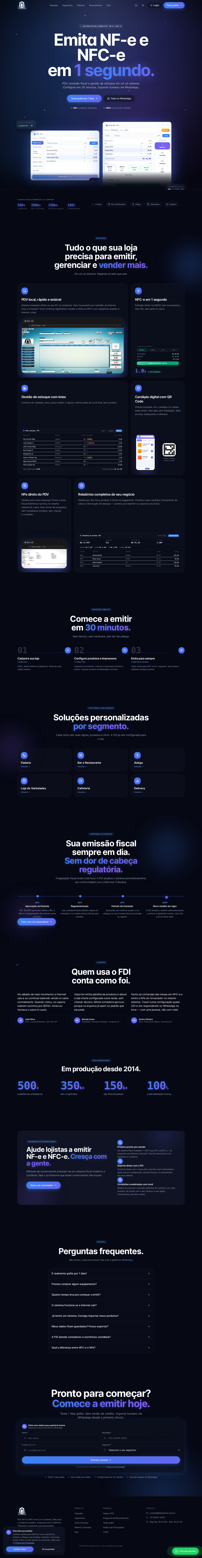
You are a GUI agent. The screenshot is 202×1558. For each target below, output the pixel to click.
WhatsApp (127, 1260)
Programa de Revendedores (115, 1518)
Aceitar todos (20, 1549)
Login (156, 5)
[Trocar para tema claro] (142, 5)
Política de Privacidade (116, 1467)
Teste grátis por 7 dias (82, 98)
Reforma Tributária (83, 1527)
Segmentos (67, 5)
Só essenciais (48, 1549)
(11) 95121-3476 (157, 1517)
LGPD (105, 1532)
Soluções (54, 5)
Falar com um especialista (34, 921)
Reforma (81, 5)
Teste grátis (172, 5)
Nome (25, 1433)
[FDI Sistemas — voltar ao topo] (21, 5)
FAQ (108, 5)
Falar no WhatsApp (121, 98)
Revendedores (95, 5)
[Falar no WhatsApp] (136, 5)
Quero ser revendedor (41, 1185)
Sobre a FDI (108, 1513)
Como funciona (81, 1523)
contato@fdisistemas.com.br (162, 1513)
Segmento (106, 1445)
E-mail (28, 1445)
